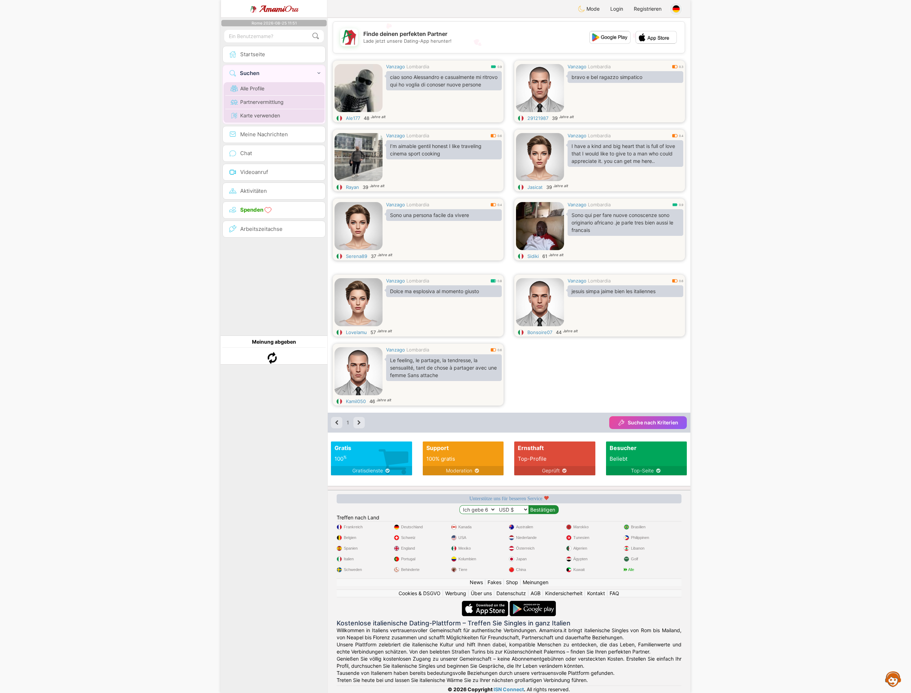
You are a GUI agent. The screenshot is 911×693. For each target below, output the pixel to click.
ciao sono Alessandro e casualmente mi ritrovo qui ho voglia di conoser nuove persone (443, 81)
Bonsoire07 (539, 332)
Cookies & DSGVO (420, 593)
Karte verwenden (260, 115)
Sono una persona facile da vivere (429, 215)
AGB (536, 593)
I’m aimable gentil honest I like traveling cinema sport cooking (435, 150)
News (476, 582)
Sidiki (533, 256)
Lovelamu (356, 332)
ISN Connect (509, 689)
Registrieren (648, 9)
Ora (278, 9)
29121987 (537, 118)
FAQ (614, 593)
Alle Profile (252, 88)
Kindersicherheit (564, 593)
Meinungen (535, 582)
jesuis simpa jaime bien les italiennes (613, 291)
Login (616, 9)
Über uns (481, 593)
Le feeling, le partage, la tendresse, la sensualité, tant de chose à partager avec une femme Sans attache (443, 367)
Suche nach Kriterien (653, 422)
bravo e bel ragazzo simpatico (607, 77)
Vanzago (395, 66)
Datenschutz (511, 593)
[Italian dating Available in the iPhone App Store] (486, 604)
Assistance (893, 679)
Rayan (352, 187)
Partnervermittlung (262, 102)
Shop (512, 582)
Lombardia (417, 66)
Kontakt (596, 593)
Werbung (455, 593)
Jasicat (535, 187)
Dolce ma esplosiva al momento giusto (434, 291)
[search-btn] (315, 36)
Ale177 (353, 118)
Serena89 (356, 256)
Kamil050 (356, 401)
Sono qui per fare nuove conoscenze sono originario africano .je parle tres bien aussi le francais (622, 222)
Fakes (494, 582)
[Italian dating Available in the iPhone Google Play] (533, 604)
